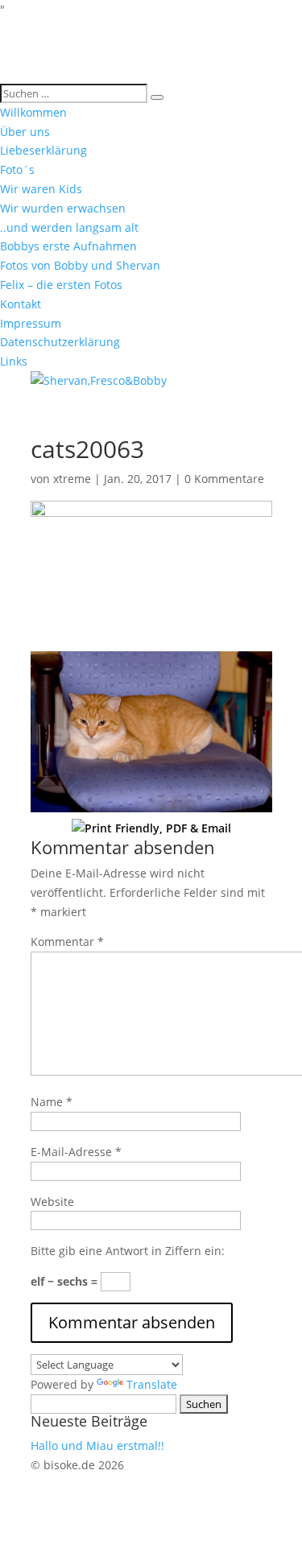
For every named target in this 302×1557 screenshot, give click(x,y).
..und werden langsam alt (69, 227)
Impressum (30, 323)
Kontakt (20, 304)
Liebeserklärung (43, 150)
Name (51, 1101)
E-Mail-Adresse (76, 1151)
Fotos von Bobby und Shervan (80, 265)
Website (52, 1201)
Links (13, 361)
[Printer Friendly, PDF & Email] (151, 828)
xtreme (72, 478)
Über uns (25, 131)
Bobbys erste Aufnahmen (68, 246)
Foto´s (17, 169)
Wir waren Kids (41, 188)
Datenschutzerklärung (60, 341)
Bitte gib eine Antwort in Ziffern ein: (128, 1250)
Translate (151, 1384)
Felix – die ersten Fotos (61, 284)
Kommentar (67, 941)
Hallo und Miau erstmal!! (97, 1445)
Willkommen (33, 112)
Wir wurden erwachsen (63, 208)
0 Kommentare (224, 478)
